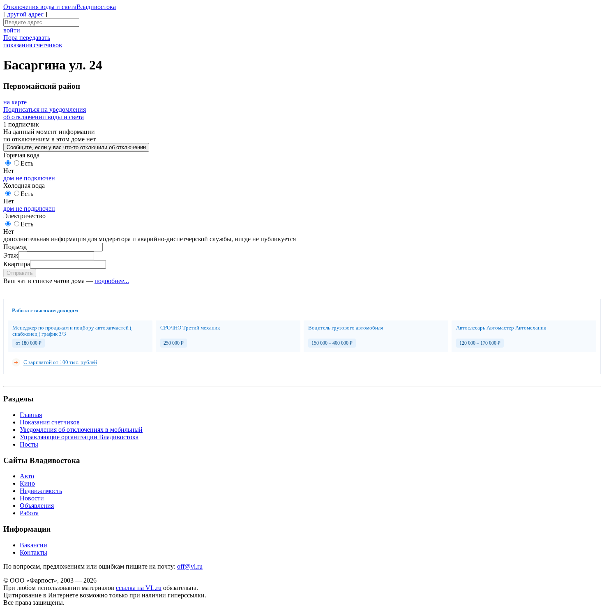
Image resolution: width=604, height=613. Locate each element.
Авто (27, 475)
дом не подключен (29, 178)
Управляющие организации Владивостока (79, 436)
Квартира (16, 263)
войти (11, 30)
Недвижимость (41, 490)
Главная (31, 414)
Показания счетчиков (50, 422)
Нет (8, 170)
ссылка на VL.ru (138, 587)
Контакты (33, 552)
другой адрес (25, 14)
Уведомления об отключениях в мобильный (81, 429)
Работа (29, 512)
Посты (29, 444)
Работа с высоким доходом (45, 310)
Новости (32, 498)
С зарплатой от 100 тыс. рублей (60, 362)
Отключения (59, 6)
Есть (27, 163)
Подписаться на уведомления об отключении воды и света (44, 113)
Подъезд (15, 246)
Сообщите (76, 147)
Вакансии (33, 545)
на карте (15, 102)
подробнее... (112, 280)
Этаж (10, 255)
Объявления (37, 505)
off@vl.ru (190, 566)
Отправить (20, 273)
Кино (27, 483)
